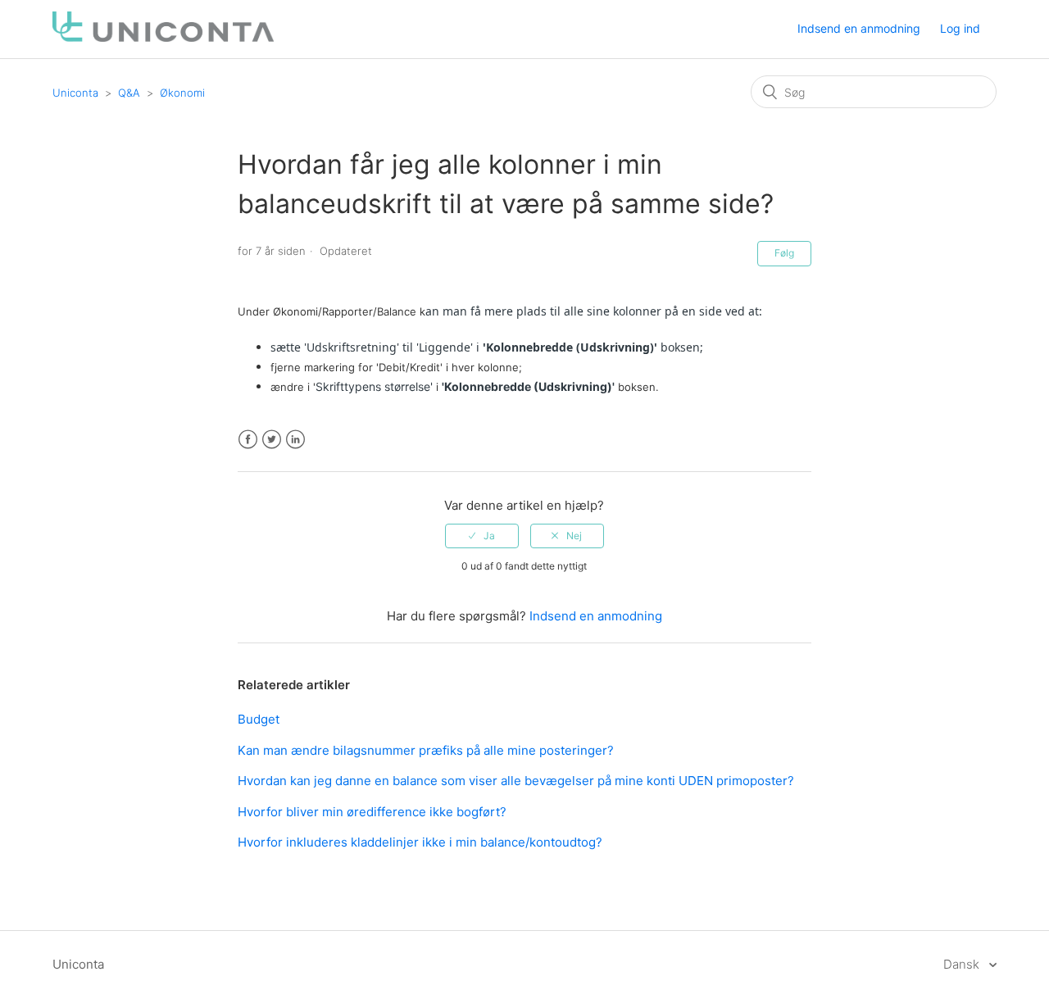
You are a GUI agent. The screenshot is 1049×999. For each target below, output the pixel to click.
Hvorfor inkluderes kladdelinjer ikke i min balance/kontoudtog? (420, 842)
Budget (258, 719)
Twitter (271, 439)
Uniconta (75, 92)
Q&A (129, 92)
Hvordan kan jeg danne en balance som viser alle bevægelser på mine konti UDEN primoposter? (516, 780)
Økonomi (182, 92)
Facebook (248, 439)
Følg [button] (784, 253)
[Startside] (163, 37)
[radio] (482, 536)
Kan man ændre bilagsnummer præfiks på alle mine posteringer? (426, 750)
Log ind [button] (960, 28)
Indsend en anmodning (858, 28)
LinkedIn (295, 439)
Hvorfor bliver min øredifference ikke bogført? (372, 812)
